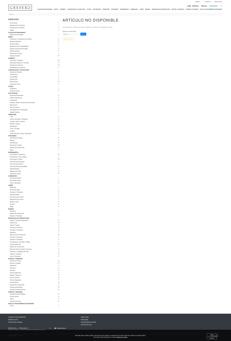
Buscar (83, 34)
